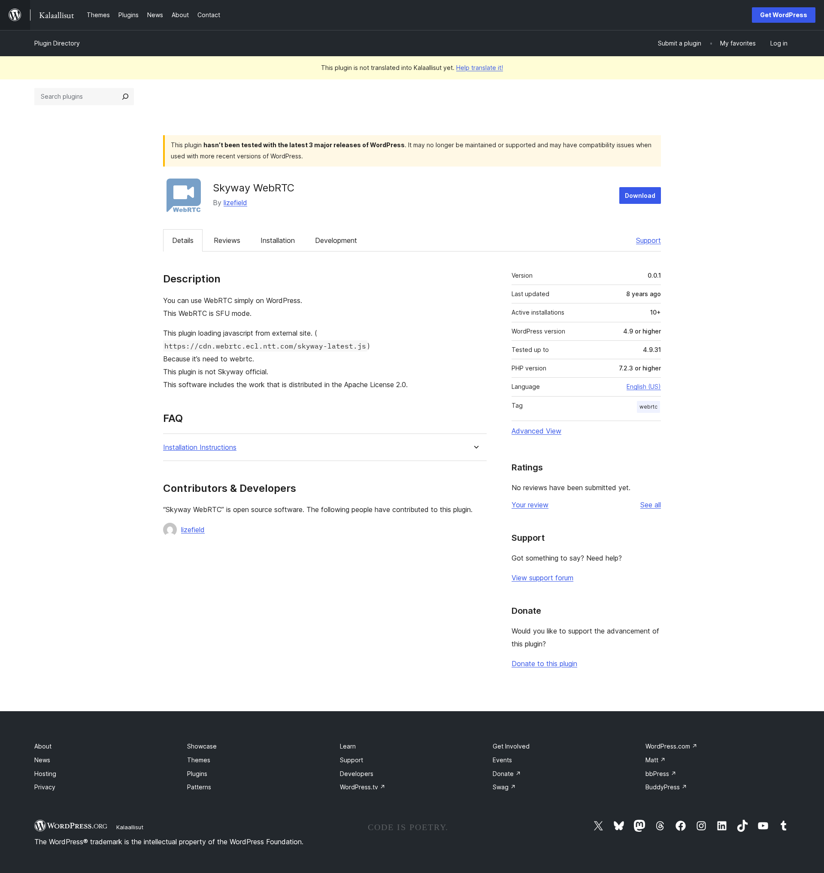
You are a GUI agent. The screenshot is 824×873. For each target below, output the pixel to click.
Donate (507, 773)
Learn (348, 746)
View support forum (542, 577)
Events (502, 760)
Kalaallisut (129, 827)
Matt (655, 760)
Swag (504, 787)
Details (183, 240)
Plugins (197, 773)
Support (648, 240)
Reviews (227, 240)
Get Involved (511, 746)
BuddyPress (666, 787)
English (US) (644, 386)
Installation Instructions (199, 447)
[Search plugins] (125, 96)
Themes (198, 760)
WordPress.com (671, 746)
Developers (356, 773)
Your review (530, 504)
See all (650, 504)
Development (336, 240)
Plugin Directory (57, 43)
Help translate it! (479, 67)
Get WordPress (783, 14)
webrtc (648, 406)
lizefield (235, 202)
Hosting (45, 773)
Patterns (199, 787)
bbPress (660, 773)
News (42, 760)
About (43, 746)
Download (640, 195)
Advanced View (536, 431)
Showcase (202, 746)
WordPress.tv (362, 787)
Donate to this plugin (544, 663)
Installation (278, 240)
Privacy (44, 787)
